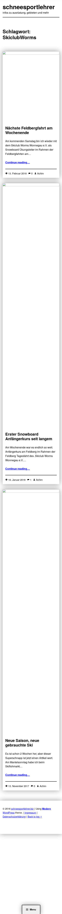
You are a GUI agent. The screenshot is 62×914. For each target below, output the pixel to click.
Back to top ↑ (35, 816)
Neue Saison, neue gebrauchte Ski (22, 743)
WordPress (9, 812)
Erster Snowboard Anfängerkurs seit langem (28, 436)
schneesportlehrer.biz (22, 808)
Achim (40, 173)
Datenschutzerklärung (14, 816)
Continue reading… (17, 162)
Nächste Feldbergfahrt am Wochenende (29, 130)
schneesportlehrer (29, 6)
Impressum (30, 812)
